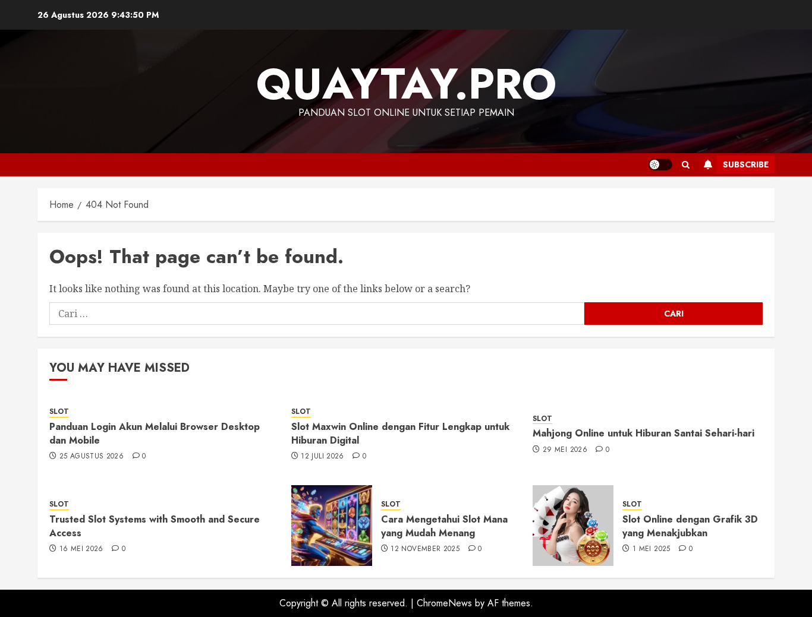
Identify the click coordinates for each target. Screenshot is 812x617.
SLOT (59, 412)
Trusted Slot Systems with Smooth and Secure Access (154, 525)
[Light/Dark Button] (660, 164)
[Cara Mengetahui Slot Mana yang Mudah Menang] (331, 525)
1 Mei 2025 (651, 549)
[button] (685, 164)
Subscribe (746, 164)
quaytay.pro (406, 84)
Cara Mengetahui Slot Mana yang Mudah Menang (444, 525)
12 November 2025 (425, 549)
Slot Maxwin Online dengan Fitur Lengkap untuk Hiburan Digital (400, 433)
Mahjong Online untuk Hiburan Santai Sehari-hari (643, 433)
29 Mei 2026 (565, 450)
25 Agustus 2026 (91, 456)
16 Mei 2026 (81, 549)
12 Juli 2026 (322, 456)
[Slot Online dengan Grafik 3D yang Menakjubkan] (573, 525)
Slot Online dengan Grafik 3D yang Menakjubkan (690, 525)
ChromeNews (444, 603)
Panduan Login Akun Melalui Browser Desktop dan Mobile (154, 433)
